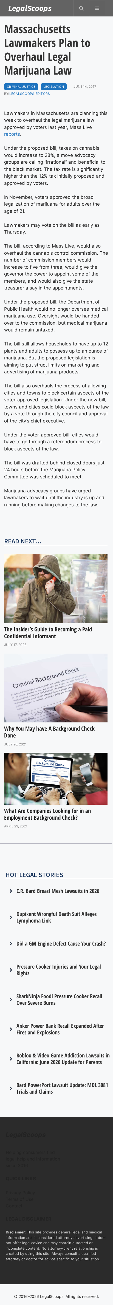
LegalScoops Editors (29, 94)
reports (12, 134)
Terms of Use (19, 1199)
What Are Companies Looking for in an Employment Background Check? (47, 814)
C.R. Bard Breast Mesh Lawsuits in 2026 (57, 891)
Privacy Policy (20, 1192)
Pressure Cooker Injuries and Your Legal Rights (58, 970)
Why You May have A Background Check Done (49, 732)
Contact (14, 1205)
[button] (81, 8)
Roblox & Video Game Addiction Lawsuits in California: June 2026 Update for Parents (63, 1059)
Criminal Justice (21, 86)
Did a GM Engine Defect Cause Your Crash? (61, 943)
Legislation (54, 86)
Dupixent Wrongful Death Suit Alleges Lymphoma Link (56, 917)
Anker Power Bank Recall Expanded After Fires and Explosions (60, 1029)
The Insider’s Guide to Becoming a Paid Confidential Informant (48, 632)
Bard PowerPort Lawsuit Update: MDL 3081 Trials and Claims (62, 1088)
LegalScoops (30, 8)
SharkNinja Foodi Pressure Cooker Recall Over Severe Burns (59, 999)
